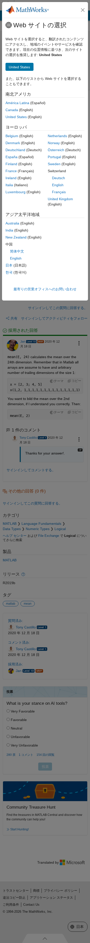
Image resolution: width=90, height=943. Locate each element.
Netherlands (57, 136)
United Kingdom (60, 199)
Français (59, 192)
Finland (11, 164)
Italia (9, 185)
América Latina (17, 103)
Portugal (54, 157)
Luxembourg (16, 192)
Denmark (13, 143)
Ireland (11, 178)
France (11, 171)
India (9, 230)
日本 (9, 265)
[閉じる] (82, 10)
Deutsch (58, 178)
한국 (9, 272)
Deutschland (15, 150)
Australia (12, 223)
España (12, 157)
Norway (54, 143)
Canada (12, 110)
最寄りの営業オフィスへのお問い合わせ (45, 289)
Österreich (56, 150)
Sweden (54, 164)
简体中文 (17, 251)
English (58, 185)
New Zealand (16, 237)
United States (16, 117)
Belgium (12, 136)
